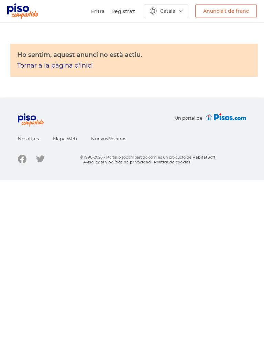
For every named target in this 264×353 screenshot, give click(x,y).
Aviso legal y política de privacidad (117, 162)
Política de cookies (172, 162)
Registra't (123, 11)
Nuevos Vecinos (108, 138)
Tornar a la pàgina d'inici (55, 65)
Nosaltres (28, 138)
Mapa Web (65, 138)
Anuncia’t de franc (226, 11)
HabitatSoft (204, 157)
